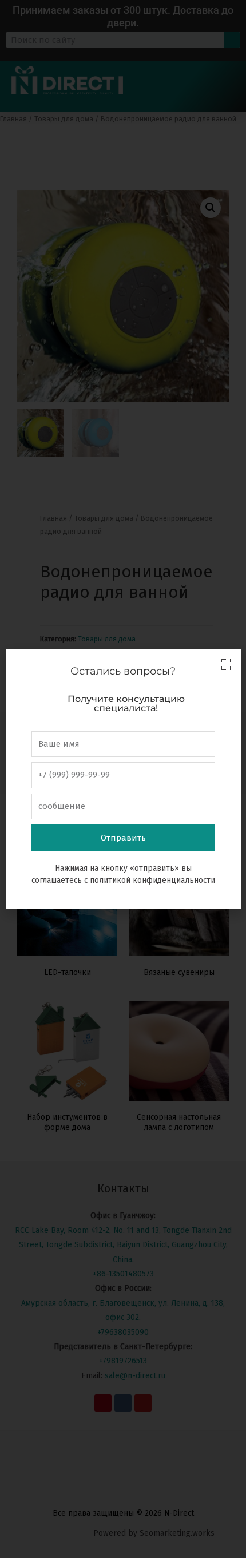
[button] (226, 664)
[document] (123, 779)
